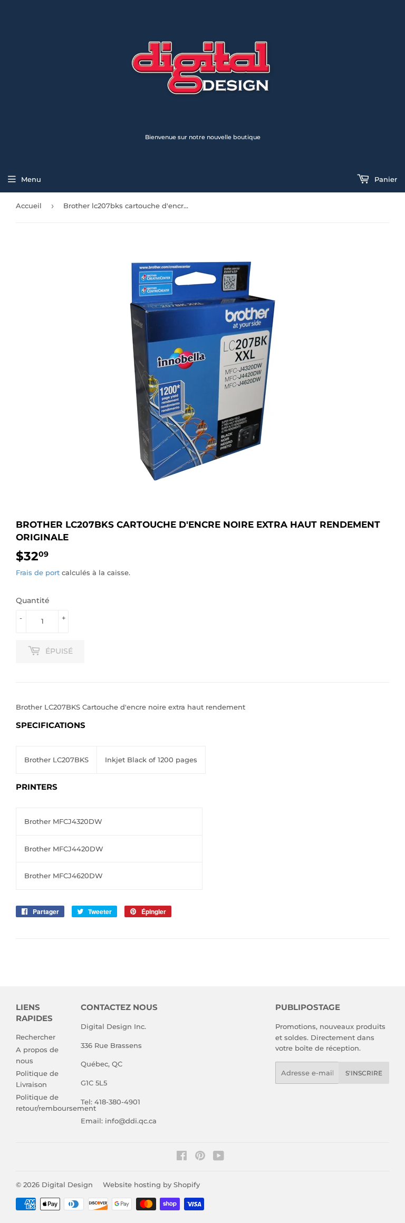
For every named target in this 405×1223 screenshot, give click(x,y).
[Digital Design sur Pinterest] (200, 1157)
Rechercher (35, 1037)
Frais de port (38, 572)
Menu (31, 179)
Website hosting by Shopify (151, 1184)
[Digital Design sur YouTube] (218, 1157)
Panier (384, 179)
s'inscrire (363, 1073)
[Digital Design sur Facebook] (181, 1157)
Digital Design (67, 1184)
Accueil (29, 205)
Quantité (33, 600)
